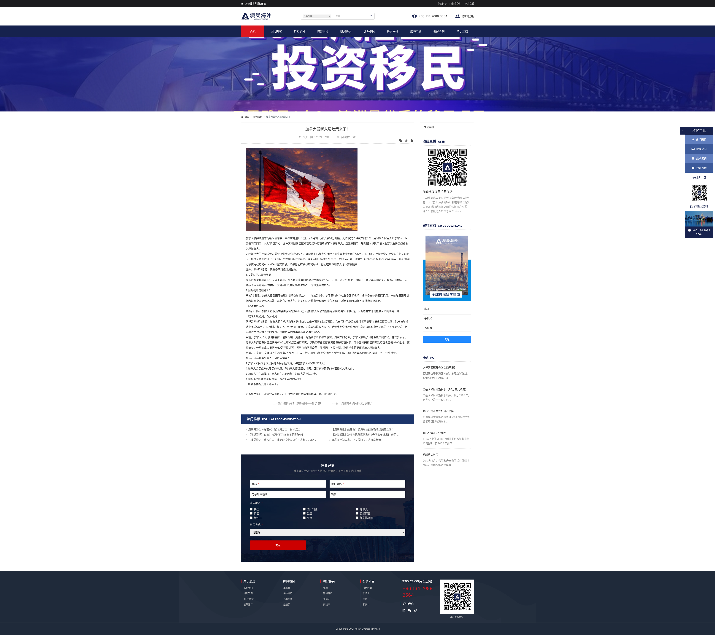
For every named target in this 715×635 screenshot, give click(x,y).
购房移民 (322, 31)
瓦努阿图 (287, 599)
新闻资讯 (257, 116)
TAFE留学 (249, 599)
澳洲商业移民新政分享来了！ (358, 403)
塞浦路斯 (327, 593)
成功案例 (415, 31)
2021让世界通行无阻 (255, 3)
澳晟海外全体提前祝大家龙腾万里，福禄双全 (274, 429)
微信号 (428, 327)
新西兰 (366, 604)
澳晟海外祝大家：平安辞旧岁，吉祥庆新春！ (358, 439)
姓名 (255, 484)
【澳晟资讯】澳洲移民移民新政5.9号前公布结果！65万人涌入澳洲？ (370, 434)
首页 (253, 31)
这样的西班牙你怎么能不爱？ (440, 367)
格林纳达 (287, 593)
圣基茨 (286, 604)
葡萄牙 (326, 599)
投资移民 (346, 31)
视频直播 (439, 31)
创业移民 (369, 31)
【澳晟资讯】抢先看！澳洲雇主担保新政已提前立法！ (363, 429)
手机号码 (337, 484)
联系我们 (469, 3)
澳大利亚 (367, 587)
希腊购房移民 (430, 454)
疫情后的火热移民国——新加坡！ (302, 403)
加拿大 (366, 593)
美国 (365, 599)
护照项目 (299, 31)
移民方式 (256, 524)
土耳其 (286, 587)
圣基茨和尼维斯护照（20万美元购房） (445, 389)
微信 (333, 494)
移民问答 (442, 3)
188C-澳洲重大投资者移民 (438, 411)
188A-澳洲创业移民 (434, 432)
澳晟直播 (701, 168)
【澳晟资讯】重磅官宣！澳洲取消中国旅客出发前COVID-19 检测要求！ (287, 439)
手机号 (428, 318)
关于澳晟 (462, 31)
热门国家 (276, 31)
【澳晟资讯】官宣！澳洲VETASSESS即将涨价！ (276, 434)
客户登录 (467, 16)
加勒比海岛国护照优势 (437, 192)
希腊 (325, 587)
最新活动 (455, 3)
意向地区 (256, 502)
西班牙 (326, 604)
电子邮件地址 (259, 494)
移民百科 (392, 31)
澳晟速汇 (248, 604)
